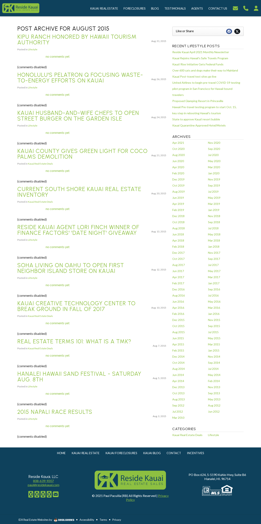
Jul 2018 (213, 228)
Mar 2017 (214, 277)
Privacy (116, 519)
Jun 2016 (178, 301)
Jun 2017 (178, 271)
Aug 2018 (178, 228)
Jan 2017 (213, 283)
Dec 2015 (178, 320)
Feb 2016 (178, 313)
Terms (103, 519)
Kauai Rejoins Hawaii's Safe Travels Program (200, 58)
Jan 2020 (213, 173)
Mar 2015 (214, 344)
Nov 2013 (214, 387)
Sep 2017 (214, 258)
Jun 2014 (178, 375)
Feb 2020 (178, 173)
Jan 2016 (213, 313)
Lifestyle (32, 49)
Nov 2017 (214, 252)
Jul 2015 (213, 332)
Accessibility (87, 519)
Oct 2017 (178, 258)
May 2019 (214, 197)
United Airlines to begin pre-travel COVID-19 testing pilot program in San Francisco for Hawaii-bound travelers (206, 89)
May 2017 (214, 271)
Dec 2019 (178, 179)
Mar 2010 (178, 417)
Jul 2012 (177, 411)
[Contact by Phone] (245, 8)
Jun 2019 (178, 197)
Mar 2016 (214, 307)
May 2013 (214, 399)
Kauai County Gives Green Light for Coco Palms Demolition (82, 153)
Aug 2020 (178, 155)
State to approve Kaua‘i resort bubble (196, 119)
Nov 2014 (214, 356)
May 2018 (214, 234)
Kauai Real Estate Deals (40, 163)
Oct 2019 (178, 185)
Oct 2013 (178, 393)
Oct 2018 (178, 222)
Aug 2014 (178, 368)
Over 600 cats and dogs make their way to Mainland (205, 70)
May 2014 (214, 375)
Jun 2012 (214, 411)
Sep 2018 (214, 222)
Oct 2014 (178, 362)
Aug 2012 (214, 405)
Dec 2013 (178, 387)
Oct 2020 (178, 148)
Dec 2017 (178, 252)
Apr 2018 (178, 240)
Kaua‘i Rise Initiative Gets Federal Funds (197, 64)
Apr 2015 (178, 344)
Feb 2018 (178, 246)
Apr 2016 (178, 307)
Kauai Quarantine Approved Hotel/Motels (199, 125)
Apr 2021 (178, 142)
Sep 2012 (178, 405)
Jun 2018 (178, 234)
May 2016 (214, 301)
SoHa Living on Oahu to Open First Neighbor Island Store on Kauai (70, 268)
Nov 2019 (214, 179)
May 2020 (214, 161)
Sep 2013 (214, 393)
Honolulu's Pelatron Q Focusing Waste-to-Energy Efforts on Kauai (80, 77)
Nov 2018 (214, 216)
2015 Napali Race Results (54, 411)
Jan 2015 (213, 350)
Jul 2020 (213, 155)
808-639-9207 (43, 481)
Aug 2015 (178, 332)
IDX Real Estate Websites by (35, 519)
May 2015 (214, 338)
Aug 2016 (178, 295)
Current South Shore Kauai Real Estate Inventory (79, 192)
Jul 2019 (213, 191)
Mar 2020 (214, 167)
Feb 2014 (214, 381)
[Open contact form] (235, 8)
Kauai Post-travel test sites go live (194, 76)
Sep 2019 (214, 185)
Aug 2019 (178, 191)
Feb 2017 (178, 283)
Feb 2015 (178, 350)
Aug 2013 (178, 399)
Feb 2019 (178, 210)
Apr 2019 (178, 203)
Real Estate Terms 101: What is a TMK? (74, 341)
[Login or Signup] (256, 8)
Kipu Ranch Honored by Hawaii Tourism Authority (77, 39)
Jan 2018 (213, 246)
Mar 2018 (214, 240)
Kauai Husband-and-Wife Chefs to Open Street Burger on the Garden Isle (78, 115)
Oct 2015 (178, 326)
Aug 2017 (178, 265)
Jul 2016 (213, 295)
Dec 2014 (178, 356)
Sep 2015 (214, 326)
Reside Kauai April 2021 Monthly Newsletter (200, 52)
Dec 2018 (178, 216)
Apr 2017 (178, 277)
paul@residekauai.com (43, 485)
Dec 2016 (178, 289)
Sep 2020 (214, 148)
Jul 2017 (213, 265)
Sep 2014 (214, 362)
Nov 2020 (214, 142)
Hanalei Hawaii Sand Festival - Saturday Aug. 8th (79, 376)
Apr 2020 (178, 167)
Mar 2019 (214, 203)
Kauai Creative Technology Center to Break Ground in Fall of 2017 (76, 306)
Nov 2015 (214, 320)
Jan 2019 (213, 210)
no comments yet (58, 56)
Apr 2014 (178, 381)
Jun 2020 (178, 161)
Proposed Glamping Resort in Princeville (197, 101)
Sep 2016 (214, 289)
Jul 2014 (213, 368)
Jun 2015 (178, 338)
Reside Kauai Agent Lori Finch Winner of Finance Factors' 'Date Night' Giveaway (78, 230)
